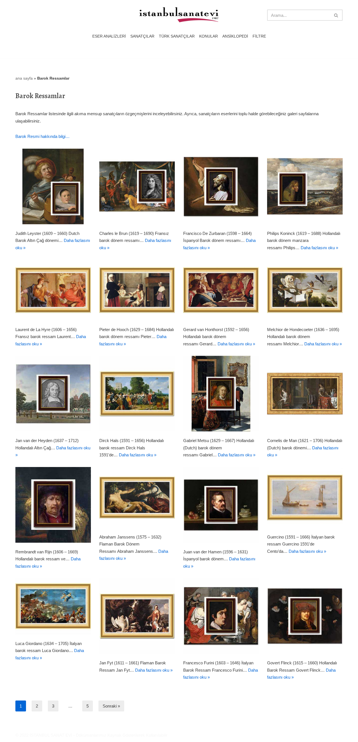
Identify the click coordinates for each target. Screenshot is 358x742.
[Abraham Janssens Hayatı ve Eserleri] (137, 497)
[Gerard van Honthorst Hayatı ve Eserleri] (221, 290)
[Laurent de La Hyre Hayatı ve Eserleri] (53, 290)
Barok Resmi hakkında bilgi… (42, 136)
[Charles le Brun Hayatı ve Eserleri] (137, 186)
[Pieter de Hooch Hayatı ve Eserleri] (137, 290)
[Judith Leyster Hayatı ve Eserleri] (53, 186)
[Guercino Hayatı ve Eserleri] (305, 497)
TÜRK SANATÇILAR (177, 36)
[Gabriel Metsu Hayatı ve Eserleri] (221, 393)
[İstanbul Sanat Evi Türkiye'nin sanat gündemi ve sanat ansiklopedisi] (179, 15)
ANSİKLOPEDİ (235, 36)
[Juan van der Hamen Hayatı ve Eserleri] (221, 505)
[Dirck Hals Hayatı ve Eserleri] (137, 393)
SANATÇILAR (142, 36)
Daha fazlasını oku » (319, 247)
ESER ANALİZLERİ (109, 36)
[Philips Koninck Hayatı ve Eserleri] (305, 186)
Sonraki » (111, 706)
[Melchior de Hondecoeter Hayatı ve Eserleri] (305, 290)
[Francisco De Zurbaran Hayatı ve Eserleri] (221, 186)
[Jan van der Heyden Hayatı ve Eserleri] (53, 393)
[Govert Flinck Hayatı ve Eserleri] (305, 616)
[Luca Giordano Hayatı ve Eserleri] (53, 606)
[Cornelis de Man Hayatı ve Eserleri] (305, 393)
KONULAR (208, 36)
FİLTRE (259, 36)
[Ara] (336, 15)
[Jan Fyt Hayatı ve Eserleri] (137, 616)
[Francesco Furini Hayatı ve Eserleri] (221, 616)
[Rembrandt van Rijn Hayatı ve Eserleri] (53, 505)
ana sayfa (24, 78)
